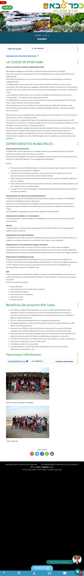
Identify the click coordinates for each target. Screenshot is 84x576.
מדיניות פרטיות (14, 464)
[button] (34, 572)
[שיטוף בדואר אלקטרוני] (32, 454)
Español (45, 467)
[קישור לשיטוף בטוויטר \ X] (37, 454)
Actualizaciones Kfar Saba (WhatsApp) (22, 56)
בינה (33, 467)
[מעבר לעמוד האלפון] (65, 572)
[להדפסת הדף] (52, 454)
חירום (3, 2)
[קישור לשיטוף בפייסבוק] (42, 454)
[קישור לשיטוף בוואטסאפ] (47, 454)
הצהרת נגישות (24, 464)
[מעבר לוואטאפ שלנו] (49, 572)
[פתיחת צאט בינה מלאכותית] (76, 559)
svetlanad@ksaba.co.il (17, 361)
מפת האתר (33, 464)
